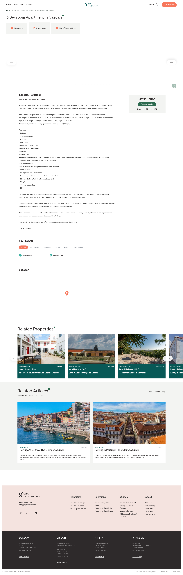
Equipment (47, 247)
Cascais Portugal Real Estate (102, 504)
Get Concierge (150, 506)
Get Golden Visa (150, 515)
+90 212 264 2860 (138, 550)
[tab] (73, 85)
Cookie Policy (176, 572)
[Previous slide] (11, 62)
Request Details (147, 104)
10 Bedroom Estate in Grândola (132, 373)
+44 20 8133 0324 (25, 502)
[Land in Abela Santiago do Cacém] (91, 349)
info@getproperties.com (27, 505)
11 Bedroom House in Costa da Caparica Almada (39, 373)
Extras (57, 247)
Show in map (24, 557)
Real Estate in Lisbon (76, 506)
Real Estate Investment (128, 503)
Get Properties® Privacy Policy (146, 572)
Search (151, 5)
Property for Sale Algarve (104, 511)
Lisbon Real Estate (27, 10)
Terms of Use (164, 572)
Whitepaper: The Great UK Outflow (129, 515)
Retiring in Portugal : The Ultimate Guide (117, 450)
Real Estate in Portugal (77, 503)
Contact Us (149, 509)
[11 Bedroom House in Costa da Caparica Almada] (41, 349)
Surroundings (34, 247)
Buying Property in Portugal (126, 507)
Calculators (149, 512)
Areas (66, 247)
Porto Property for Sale (77, 509)
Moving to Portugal (126, 511)
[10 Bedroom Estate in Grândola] (142, 349)
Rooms (23, 247)
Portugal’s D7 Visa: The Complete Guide (42, 450)
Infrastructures (78, 247)
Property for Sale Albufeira (104, 508)
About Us (148, 503)
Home (8, 10)
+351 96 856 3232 (62, 556)
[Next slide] (171, 62)
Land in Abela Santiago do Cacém (83, 373)
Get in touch (169, 5)
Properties (15, 10)
